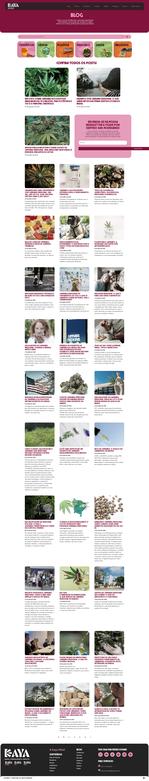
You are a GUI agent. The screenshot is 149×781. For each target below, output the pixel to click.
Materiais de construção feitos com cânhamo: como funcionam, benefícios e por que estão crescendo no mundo (73, 713)
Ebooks (52, 763)
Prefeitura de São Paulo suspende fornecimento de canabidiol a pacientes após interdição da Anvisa (107, 660)
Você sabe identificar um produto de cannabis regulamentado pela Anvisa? (73, 451)
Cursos (125, 6)
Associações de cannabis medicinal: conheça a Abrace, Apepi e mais (38, 347)
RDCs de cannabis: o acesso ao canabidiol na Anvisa (108, 450)
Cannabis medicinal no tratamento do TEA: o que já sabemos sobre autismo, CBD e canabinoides (74, 297)
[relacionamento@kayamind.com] (99, 770)
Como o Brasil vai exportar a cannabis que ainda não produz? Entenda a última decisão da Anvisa (39, 452)
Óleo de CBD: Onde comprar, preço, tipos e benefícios (107, 346)
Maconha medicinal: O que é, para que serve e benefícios (107, 295)
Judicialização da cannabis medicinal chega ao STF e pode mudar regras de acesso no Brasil (108, 400)
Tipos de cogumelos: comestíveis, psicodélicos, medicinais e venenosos (106, 192)
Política (79, 763)
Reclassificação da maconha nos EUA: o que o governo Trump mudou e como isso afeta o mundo (39, 525)
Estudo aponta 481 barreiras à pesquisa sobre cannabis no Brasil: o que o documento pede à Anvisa (39, 712)
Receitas (79, 755)
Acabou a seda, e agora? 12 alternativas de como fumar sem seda (108, 711)
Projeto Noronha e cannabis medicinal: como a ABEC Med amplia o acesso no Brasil (38, 595)
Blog (68, 6)
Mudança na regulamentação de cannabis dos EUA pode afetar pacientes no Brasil (38, 399)
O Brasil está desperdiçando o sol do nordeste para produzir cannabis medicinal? (74, 524)
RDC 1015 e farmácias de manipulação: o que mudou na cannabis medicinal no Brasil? (73, 596)
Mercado (79, 758)
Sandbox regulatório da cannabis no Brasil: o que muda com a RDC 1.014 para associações (39, 660)
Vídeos (106, 6)
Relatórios (86, 6)
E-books (97, 6)
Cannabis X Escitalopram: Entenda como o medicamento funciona (74, 192)
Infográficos (53, 765)
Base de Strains (55, 757)
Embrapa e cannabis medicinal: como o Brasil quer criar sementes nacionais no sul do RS (108, 525)
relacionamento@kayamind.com (110, 771)
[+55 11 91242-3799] (99, 766)
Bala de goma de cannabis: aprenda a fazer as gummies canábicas (38, 244)
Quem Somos (135, 6)
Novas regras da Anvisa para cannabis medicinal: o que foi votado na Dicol (73, 659)
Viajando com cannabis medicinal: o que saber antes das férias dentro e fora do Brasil (98, 101)
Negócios (80, 760)
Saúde (79, 768)
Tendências (80, 753)
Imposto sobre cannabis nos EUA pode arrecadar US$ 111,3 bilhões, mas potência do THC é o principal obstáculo (48, 101)
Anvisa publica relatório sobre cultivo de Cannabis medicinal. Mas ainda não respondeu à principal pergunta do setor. (48, 149)
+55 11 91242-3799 (106, 766)
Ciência (79, 766)
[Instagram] (100, 754)
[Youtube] (106, 754)
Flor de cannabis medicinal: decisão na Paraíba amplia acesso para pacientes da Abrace (72, 400)
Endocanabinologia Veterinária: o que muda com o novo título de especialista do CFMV (74, 245)
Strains (76, 6)
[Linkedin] (124, 754)
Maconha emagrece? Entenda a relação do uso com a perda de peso (39, 296)
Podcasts (115, 6)
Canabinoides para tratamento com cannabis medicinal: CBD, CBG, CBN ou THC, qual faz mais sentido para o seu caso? (39, 193)
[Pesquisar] (127, 37)
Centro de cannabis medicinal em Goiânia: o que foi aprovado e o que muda (108, 595)
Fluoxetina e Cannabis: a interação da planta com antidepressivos (106, 244)
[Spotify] (118, 754)
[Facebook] (130, 754)
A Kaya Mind (57, 749)
